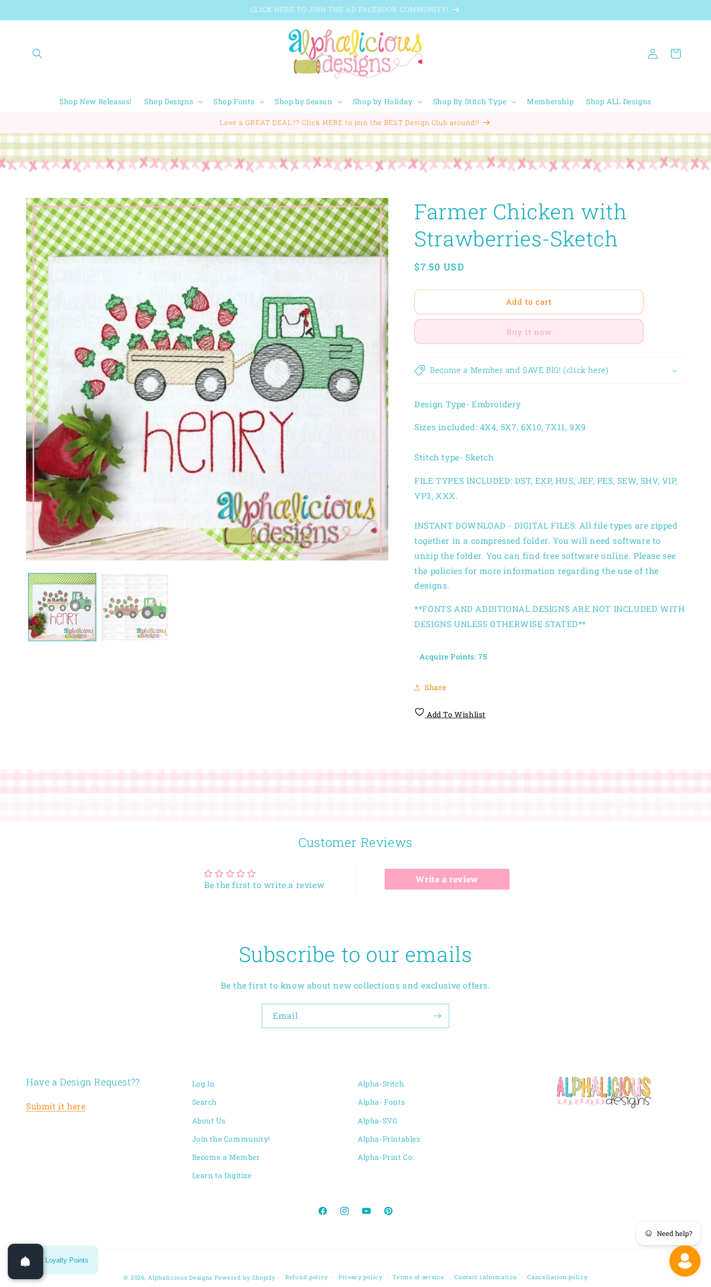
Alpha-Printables (389, 1139)
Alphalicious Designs (180, 1277)
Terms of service (418, 1277)
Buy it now (529, 332)
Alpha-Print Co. (386, 1157)
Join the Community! (231, 1139)
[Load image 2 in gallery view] (134, 607)
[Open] (25, 1261)
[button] (37, 53)
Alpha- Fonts (381, 1102)
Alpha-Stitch (381, 1084)
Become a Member (226, 1157)
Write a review (446, 878)
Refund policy (306, 1277)
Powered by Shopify (244, 1277)
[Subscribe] (437, 1016)
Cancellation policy (557, 1277)
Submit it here (55, 1106)
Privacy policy (360, 1277)
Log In (203, 1084)
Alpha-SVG (377, 1121)
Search (205, 1102)
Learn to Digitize (222, 1175)
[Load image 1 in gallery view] (62, 607)
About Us (209, 1121)
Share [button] (435, 687)
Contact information (485, 1277)
